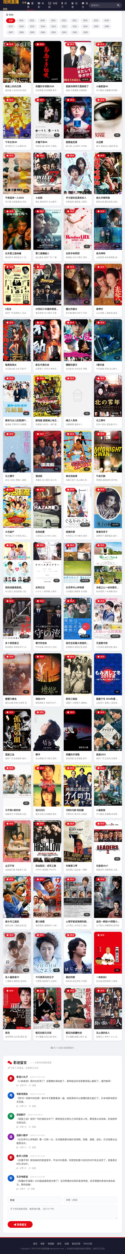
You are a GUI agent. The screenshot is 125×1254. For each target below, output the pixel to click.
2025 (32, 20)
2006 (21, 32)
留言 (85, 5)
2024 (42, 20)
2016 (21, 26)
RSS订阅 (87, 1243)
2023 (53, 20)
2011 (75, 26)
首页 (30, 5)
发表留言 (21, 1224)
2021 (74, 20)
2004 (43, 32)
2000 (85, 32)
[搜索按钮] (118, 5)
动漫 (74, 5)
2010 (85, 26)
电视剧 (52, 5)
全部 (11, 20)
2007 (11, 32)
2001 (75, 32)
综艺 (64, 5)
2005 (32, 32)
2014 (43, 26)
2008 (107, 26)
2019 (96, 20)
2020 (85, 20)
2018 (106, 20)
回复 (33, 1085)
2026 (21, 20)
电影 (41, 5)
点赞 (22, 1085)
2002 (64, 32)
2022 (64, 20)
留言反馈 (76, 1243)
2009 (96, 26)
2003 (53, 32)
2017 (11, 26)
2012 (64, 26)
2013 (53, 26)
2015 (32, 26)
